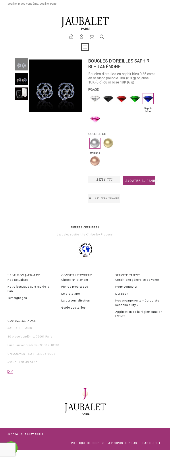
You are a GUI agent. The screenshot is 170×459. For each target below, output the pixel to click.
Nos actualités (18, 279)
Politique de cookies (87, 443)
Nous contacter (126, 286)
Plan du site (151, 443)
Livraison (121, 293)
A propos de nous (122, 443)
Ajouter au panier (140, 180)
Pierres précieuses (74, 286)
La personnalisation (75, 300)
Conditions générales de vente (137, 279)
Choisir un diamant (74, 279)
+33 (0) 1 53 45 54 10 (22, 362)
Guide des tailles (73, 307)
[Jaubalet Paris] (85, 23)
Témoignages (17, 298)
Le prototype (70, 293)
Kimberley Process (99, 234)
